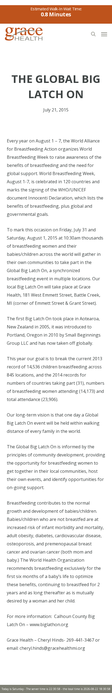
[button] (104, 34)
